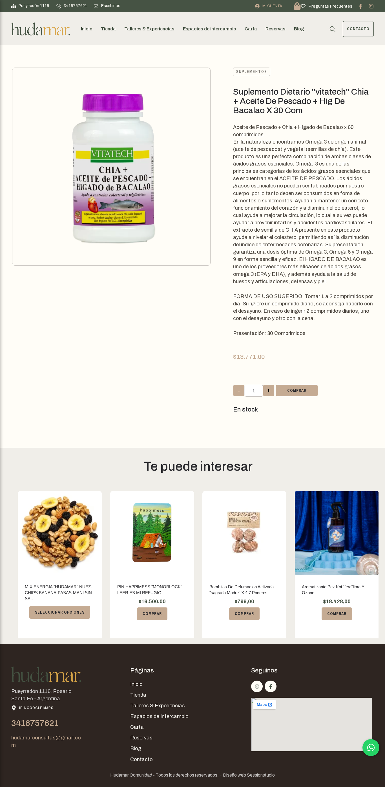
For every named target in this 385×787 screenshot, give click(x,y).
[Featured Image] (60, 533)
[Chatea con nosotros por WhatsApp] (370, 747)
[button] (30, 6)
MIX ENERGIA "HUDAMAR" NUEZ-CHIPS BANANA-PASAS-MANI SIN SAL (58, 592)
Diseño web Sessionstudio (249, 775)
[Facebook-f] (360, 6)
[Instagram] (371, 6)
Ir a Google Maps (36, 707)
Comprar (296, 390)
